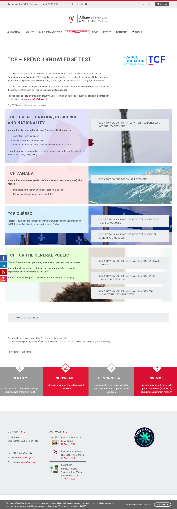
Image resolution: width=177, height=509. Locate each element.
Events (107, 32)
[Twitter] (78, 4)
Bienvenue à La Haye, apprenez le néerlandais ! (73, 453)
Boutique (121, 32)
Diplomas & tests (77, 32)
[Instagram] (82, 4)
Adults (30, 32)
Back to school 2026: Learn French (71, 439)
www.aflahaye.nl (28, 462)
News (95, 32)
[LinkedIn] (73, 4)
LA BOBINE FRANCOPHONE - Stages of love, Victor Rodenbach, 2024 (71, 470)
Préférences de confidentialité (138, 504)
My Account (162, 4)
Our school (14, 32)
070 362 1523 (52, 4)
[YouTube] (86, 4)
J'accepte (162, 504)
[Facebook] (69, 4)
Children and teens (50, 32)
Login (147, 4)
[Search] (149, 32)
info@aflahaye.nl (25, 457)
